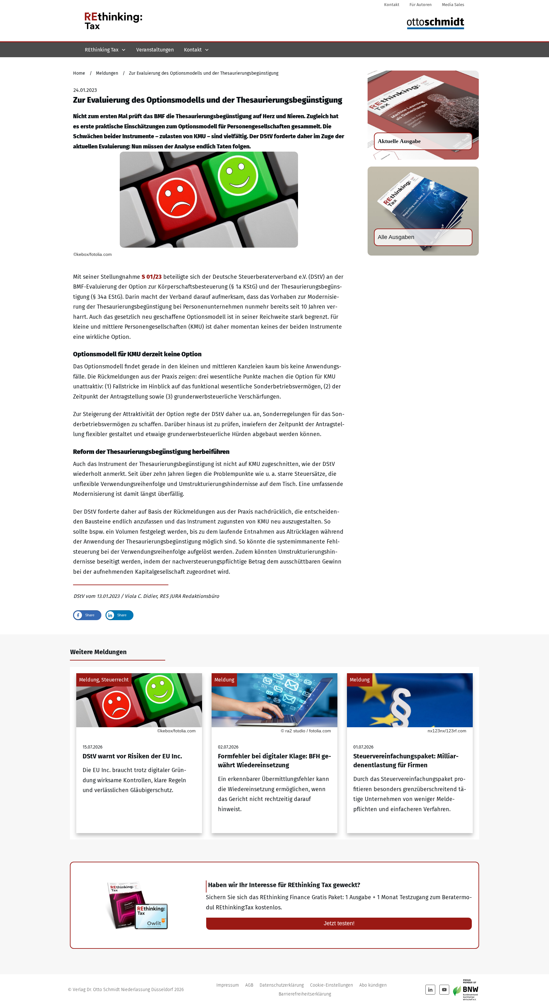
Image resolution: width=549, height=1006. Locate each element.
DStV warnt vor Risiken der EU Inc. (139, 753)
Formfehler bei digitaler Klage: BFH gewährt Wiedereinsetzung (274, 753)
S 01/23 (152, 276)
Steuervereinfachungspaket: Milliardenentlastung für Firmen (410, 753)
